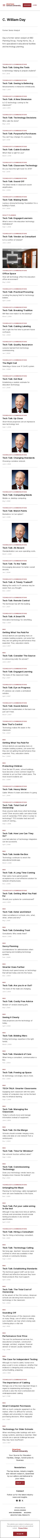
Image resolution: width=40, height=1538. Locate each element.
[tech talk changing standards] (20, 442)
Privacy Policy (22, 1528)
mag (4, 629)
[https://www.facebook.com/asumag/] (17, 1501)
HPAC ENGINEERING (15, 1512)
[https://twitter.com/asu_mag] (22, 1501)
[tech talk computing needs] (20, 479)
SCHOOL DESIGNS (20, 1510)
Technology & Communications (14, 64)
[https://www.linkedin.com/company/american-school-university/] (20, 1501)
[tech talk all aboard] (20, 532)
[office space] (20, 258)
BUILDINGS (27, 1512)
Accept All (20, 1534)
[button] (4, 5)
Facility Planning (9, 215)
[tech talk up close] (20, 403)
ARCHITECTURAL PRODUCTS (20, 1515)
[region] (20, 1529)
